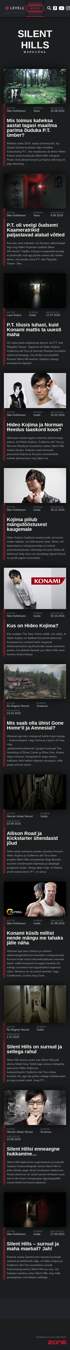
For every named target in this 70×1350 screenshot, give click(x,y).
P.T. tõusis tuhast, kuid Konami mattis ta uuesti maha (34, 329)
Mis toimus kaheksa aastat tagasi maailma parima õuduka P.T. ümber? (32, 128)
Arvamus (42, 705)
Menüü (35, 8)
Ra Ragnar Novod (18, 705)
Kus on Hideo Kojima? (32, 625)
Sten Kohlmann (16, 110)
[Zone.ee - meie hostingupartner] (57, 1342)
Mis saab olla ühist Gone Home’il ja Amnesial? (35, 725)
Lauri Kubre (14, 315)
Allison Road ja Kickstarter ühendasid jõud (32, 838)
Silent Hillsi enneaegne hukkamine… (33, 1151)
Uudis (32, 315)
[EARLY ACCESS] (14, 8)
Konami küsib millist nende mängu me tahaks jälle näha (35, 937)
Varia (36, 110)
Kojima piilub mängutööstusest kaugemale (27, 524)
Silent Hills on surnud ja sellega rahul (34, 1049)
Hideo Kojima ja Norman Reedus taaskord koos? (35, 427)
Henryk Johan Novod (20, 816)
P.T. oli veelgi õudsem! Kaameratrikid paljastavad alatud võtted (36, 229)
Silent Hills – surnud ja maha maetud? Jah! (33, 1246)
